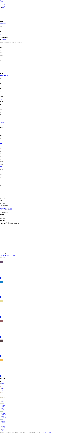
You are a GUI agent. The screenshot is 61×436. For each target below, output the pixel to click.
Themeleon (3, 421)
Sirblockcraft (3, 39)
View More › (2, 258)
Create (1, 3)
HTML (13, 255)
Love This (1, 34)
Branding (3, 412)
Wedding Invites (4, 417)
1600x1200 (10, 209)
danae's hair (2, 120)
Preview (8, 208)
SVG (2, 255)
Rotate (1, 23)
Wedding (3, 409)
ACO (9, 255)
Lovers (3, 400)
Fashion (3, 406)
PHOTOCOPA (4, 422)
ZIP (14, 255)
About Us (3, 427)
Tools (1, 419)
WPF (5, 255)
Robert (1, 98)
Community (3, 6)
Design (3, 255)
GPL (11, 255)
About (1, 424)
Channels (3, 7)
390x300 (1, 209)
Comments (1, 29)
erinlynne (2, 122)
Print (2, 407)
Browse (1, 386)
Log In (1, 0)
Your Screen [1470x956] (3, 208)
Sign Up (1, 1)
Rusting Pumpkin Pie (4, 75)
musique (2, 145)
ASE (8, 255)
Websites (3, 416)
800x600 (4, 209)
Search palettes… (2, 2)
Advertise (3, 426)
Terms (3, 429)
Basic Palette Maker (4, 41)
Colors (3, 388)
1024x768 (7, 209)
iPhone (11, 208)
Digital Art (3, 405)
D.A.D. (1, 143)
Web (2, 408)
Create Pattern (4, 23)
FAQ (2, 430)
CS (0, 255)
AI (10, 255)
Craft (2, 404)
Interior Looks (4, 414)
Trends (3, 8)
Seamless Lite (4, 420)
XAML (7, 255)
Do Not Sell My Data (48, 432)
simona (2, 99)
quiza (1, 166)
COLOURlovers (2, 4)
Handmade (3, 413)
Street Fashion (4, 415)
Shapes (3, 390)
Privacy (3, 428)
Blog (2, 401)
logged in (5, 190)
